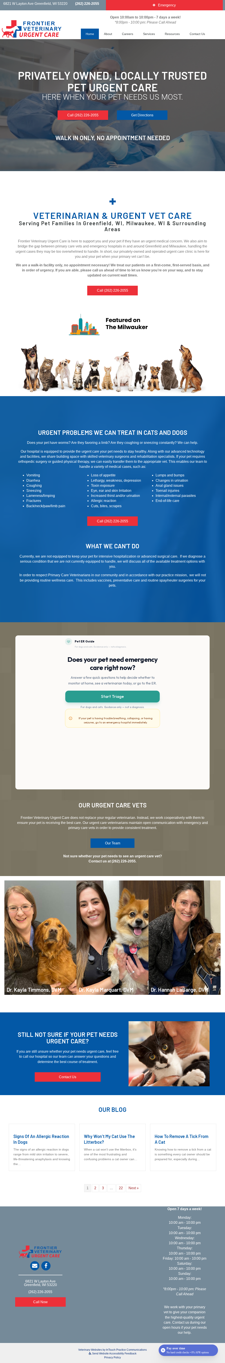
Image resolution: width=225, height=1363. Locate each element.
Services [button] (149, 34)
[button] (83, 115)
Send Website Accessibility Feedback (113, 1353)
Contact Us (197, 34)
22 (121, 1188)
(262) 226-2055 (87, 3)
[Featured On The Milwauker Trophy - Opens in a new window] (112, 324)
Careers (127, 34)
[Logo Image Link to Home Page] (31, 29)
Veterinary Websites (90, 1349)
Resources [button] (172, 34)
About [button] (108, 34)
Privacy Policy (112, 1357)
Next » (134, 1188)
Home (90, 34)
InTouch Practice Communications (126, 1349)
